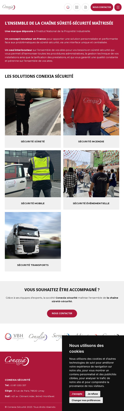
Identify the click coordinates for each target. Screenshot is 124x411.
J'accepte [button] (77, 393)
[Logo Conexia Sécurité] (8, 7)
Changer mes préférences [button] (86, 400)
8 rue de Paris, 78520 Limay (24, 390)
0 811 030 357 (15, 385)
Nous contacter (102, 7)
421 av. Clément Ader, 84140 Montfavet (29, 396)
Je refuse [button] (93, 393)
